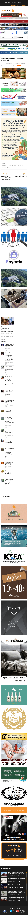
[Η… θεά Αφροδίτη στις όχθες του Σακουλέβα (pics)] (2, 463)
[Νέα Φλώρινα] (7, 10)
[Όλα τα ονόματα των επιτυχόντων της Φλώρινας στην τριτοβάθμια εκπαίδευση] (7, 321)
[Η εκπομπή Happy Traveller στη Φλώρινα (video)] (2, 440)
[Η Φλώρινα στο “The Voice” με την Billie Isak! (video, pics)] (2, 345)
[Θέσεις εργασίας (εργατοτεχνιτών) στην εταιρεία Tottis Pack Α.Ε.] (14, 217)
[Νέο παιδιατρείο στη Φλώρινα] (2, 411)
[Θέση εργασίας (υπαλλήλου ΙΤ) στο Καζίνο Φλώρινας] (14, 278)
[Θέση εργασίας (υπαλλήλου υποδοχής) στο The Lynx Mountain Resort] (14, 196)
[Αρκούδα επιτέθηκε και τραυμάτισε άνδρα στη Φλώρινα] (2, 401)
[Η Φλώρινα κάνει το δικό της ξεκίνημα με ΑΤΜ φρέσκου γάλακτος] (2, 480)
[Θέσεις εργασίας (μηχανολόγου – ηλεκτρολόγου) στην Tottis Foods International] (14, 237)
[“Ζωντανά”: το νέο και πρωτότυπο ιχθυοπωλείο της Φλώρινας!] (2, 391)
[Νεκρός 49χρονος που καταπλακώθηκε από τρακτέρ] (2, 430)
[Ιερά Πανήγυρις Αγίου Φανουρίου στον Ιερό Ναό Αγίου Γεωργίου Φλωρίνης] (4, 874)
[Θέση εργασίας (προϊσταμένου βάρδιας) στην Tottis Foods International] (14, 258)
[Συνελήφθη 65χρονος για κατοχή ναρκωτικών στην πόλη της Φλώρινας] (4, 893)
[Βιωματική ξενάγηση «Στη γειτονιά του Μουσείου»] (4, 880)
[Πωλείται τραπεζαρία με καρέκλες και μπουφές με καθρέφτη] (14, 298)
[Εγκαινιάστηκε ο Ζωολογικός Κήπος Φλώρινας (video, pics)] (2, 367)
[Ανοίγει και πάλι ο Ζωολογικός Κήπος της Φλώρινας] (2, 471)
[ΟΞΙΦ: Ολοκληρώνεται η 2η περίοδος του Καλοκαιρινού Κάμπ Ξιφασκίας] (4, 899)
